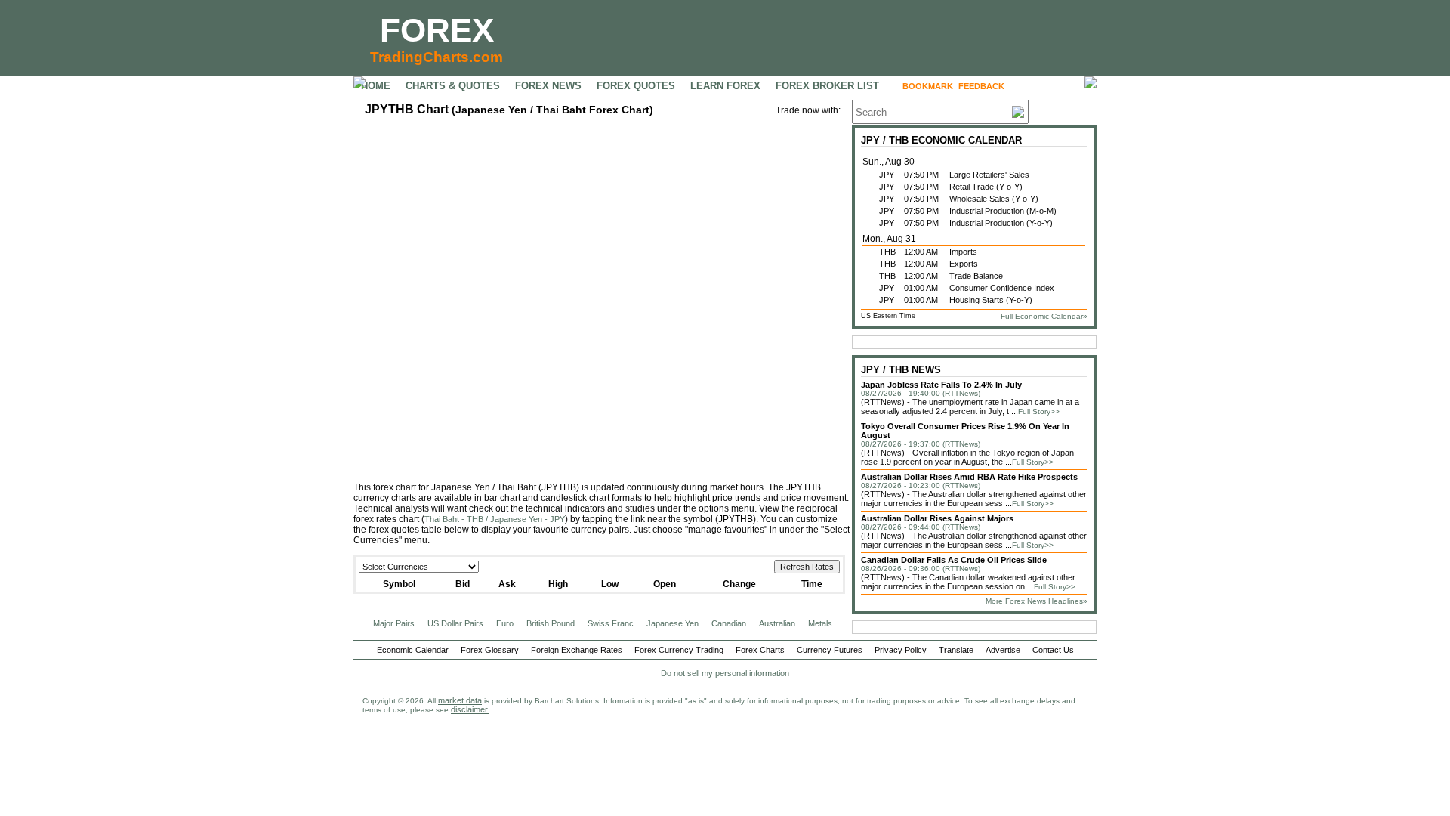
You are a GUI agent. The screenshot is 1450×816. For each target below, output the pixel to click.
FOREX (437, 29)
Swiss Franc (611, 623)
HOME (375, 85)
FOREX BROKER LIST (827, 85)
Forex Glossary (490, 649)
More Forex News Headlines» (1037, 601)
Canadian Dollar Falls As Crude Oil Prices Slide (954, 559)
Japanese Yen (672, 623)
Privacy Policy (901, 649)
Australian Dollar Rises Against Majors (937, 518)
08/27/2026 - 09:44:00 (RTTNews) (920, 527)
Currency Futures (829, 649)
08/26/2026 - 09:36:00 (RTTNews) (920, 568)
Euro (505, 623)
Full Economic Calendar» (1044, 316)
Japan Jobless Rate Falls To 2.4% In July (941, 384)
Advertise (1003, 649)
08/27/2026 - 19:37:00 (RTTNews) (920, 444)
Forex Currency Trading (678, 649)
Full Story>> (1039, 411)
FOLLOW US (1042, 86)
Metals (820, 623)
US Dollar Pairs (455, 623)
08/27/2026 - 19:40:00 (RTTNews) (920, 393)
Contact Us (1053, 649)
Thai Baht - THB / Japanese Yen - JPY (494, 519)
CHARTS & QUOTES (453, 85)
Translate (956, 649)
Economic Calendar (413, 649)
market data (460, 700)
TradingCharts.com (436, 57)
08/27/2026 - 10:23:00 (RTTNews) (920, 485)
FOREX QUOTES (636, 85)
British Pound (550, 623)
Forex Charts (760, 649)
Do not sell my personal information (725, 673)
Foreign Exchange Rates (576, 649)
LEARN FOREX (725, 85)
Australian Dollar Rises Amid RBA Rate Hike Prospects (969, 476)
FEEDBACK (981, 86)
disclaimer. (470, 709)
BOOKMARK (927, 86)
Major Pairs (394, 623)
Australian (777, 623)
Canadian (728, 623)
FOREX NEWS (548, 85)
